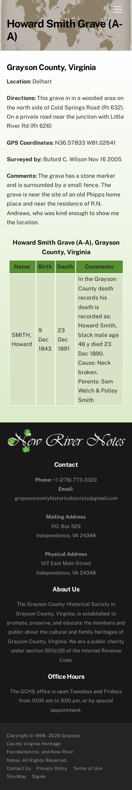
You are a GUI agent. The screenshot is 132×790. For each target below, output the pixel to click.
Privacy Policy (52, 768)
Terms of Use (87, 768)
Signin (39, 776)
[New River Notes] (66, 449)
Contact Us (19, 768)
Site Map (16, 776)
